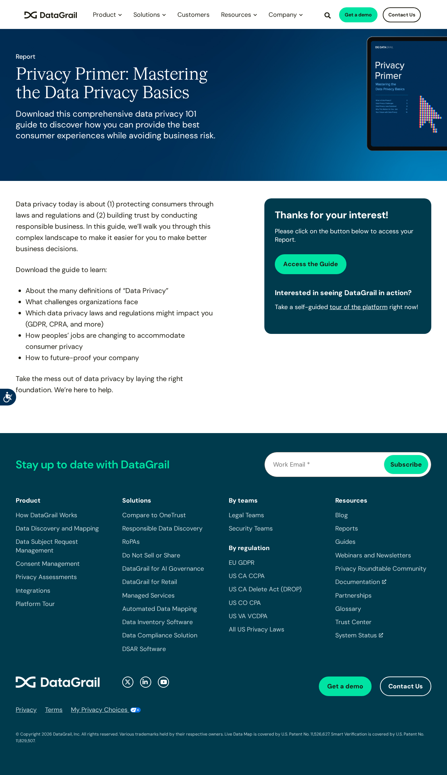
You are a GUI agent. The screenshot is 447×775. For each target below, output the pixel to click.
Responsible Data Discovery (162, 528)
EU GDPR (242, 562)
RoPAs (131, 542)
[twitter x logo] (127, 682)
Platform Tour (35, 604)
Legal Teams (246, 515)
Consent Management (48, 564)
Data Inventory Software (157, 622)
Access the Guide (310, 264)
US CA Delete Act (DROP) (265, 589)
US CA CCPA (247, 576)
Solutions (146, 14)
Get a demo (358, 15)
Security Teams (251, 528)
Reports (346, 528)
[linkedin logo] (145, 682)
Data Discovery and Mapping (57, 528)
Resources (236, 14)
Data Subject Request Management (47, 546)
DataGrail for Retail (149, 582)
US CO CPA (245, 603)
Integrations (33, 590)
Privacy (26, 709)
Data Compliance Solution (159, 635)
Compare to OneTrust (154, 515)
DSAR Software (144, 649)
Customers (193, 14)
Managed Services (148, 595)
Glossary (348, 609)
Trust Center (353, 622)
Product (104, 14)
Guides (345, 542)
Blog (341, 515)
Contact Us (401, 15)
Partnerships (353, 595)
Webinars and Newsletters (373, 555)
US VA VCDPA (248, 616)
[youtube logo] (163, 682)
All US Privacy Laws (256, 629)
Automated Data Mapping (159, 609)
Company (283, 14)
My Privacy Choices (100, 709)
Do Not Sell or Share (151, 555)
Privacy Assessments (46, 577)
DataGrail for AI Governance (163, 568)
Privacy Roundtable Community (380, 568)
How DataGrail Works (46, 515)
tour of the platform (359, 307)
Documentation (357, 582)
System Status (356, 635)
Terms (54, 709)
